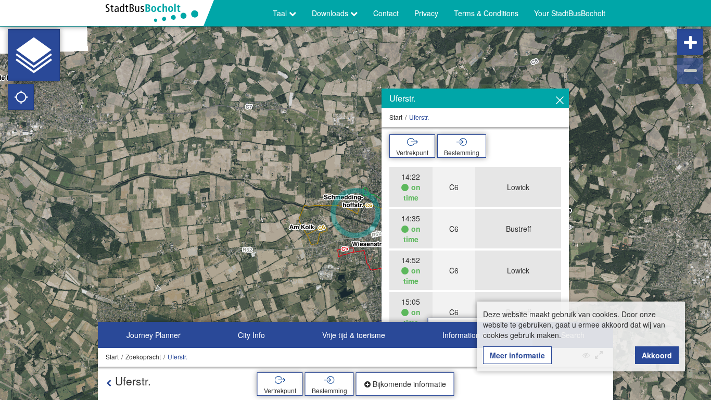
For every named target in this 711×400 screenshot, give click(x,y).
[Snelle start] (34, 55)
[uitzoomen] (690, 71)
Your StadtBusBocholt (569, 13)
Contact (386, 13)
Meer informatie (517, 355)
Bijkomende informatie (408, 384)
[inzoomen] (690, 42)
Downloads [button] (331, 13)
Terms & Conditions (486, 13)
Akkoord (657, 355)
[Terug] (109, 383)
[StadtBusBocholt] (156, 13)
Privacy (426, 13)
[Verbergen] (560, 100)
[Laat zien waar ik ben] (21, 97)
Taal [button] (281, 13)
